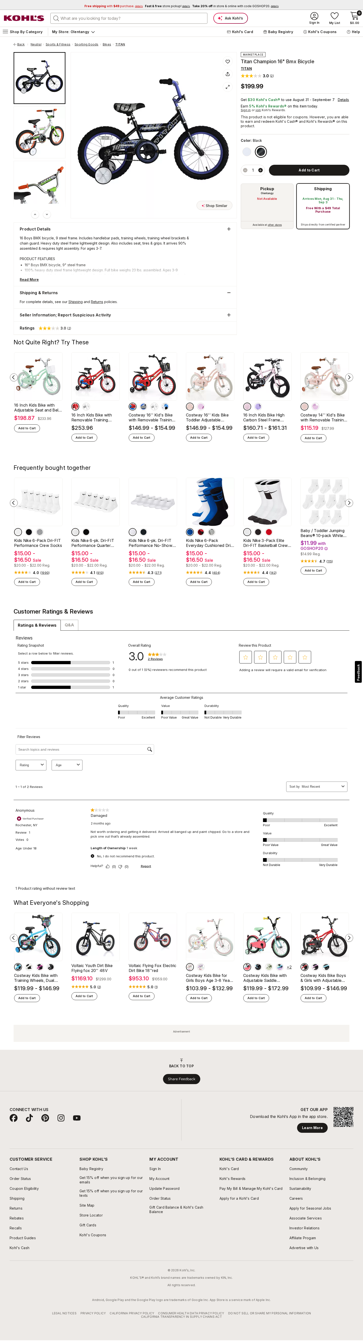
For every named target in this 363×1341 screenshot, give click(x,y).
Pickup (267, 188)
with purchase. (113, 6)
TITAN (120, 44)
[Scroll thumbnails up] (35, 214)
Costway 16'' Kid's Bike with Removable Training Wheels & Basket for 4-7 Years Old (152, 417)
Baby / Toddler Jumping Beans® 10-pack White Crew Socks (322, 533)
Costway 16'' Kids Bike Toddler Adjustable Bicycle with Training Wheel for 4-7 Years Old (208, 417)
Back (22, 44)
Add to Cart (27, 428)
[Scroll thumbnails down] (47, 214)
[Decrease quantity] (245, 170)
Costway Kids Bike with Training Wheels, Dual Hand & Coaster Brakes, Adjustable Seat (36, 978)
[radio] (267, 206)
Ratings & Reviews (37, 625)
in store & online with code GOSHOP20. (235, 6)
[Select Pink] (190, 407)
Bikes (107, 44)
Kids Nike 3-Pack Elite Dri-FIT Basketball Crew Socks (265, 543)
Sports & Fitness (58, 44)
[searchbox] (128, 18)
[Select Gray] (40, 532)
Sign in (246, 110)
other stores (275, 224)
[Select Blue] (143, 407)
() (45, 572)
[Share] (228, 74)
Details (343, 100)
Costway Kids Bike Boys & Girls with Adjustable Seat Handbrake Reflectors (323, 978)
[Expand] (228, 87)
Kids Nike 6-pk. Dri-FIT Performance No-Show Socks (150, 543)
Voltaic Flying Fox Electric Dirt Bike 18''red (153, 968)
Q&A (69, 624)
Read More (29, 279)
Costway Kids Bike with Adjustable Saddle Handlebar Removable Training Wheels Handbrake (265, 978)
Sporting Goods (86, 44)
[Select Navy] (18, 967)
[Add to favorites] (228, 61)
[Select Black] (261, 152)
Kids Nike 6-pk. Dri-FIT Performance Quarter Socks (92, 543)
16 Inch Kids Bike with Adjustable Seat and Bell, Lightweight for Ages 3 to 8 (37, 408)
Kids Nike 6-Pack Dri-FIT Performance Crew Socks (38, 543)
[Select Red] (75, 407)
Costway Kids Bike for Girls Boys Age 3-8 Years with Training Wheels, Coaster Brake (209, 978)
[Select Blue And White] (165, 407)
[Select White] (247, 152)
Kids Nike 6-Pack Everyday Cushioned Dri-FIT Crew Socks (209, 543)
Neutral (36, 44)
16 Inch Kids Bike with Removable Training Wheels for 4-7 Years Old (95, 417)
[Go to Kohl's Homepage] (24, 18)
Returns (97, 302)
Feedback (358, 672)
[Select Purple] (201, 407)
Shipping (323, 188)
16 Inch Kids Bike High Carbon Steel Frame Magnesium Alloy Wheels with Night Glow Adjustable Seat (266, 417)
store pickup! (167, 6)
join (258, 110)
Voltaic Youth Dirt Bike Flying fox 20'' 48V (92, 968)
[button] (257, 76)
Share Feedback (181, 1079)
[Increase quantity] (260, 170)
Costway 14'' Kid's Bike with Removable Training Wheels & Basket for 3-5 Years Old (323, 417)
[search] (56, 18)
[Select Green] (269, 967)
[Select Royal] (190, 532)
